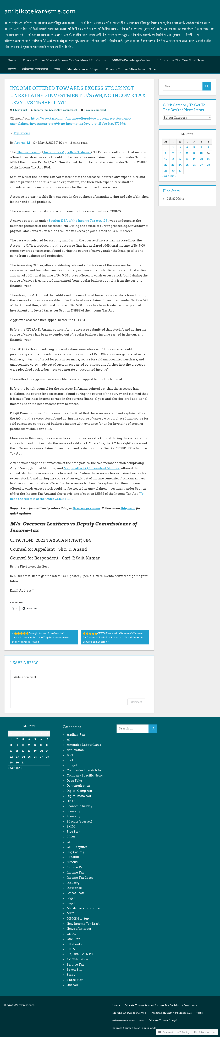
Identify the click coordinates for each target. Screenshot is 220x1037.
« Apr (165, 175)
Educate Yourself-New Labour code (131, 69)
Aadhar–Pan (76, 734)
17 (180, 159)
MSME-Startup (78, 918)
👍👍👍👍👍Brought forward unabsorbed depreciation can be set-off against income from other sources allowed (40, 637)
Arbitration (75, 750)
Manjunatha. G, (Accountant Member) (92, 468)
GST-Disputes (77, 847)
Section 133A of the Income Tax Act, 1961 (79, 220)
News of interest (67, 110)
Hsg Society (75, 852)
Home (12, 60)
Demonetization (78, 785)
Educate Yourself (79, 821)
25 (187, 164)
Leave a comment (95, 110)
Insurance (74, 887)
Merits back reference (83, 908)
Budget (72, 765)
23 (172, 164)
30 (173, 170)
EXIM (71, 826)
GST (70, 842)
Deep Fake (74, 780)
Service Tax (75, 964)
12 (194, 153)
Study (71, 974)
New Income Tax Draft (83, 923)
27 (201, 164)
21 (208, 159)
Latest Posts (76, 893)
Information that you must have (180, 60)
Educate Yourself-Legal (83, 69)
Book (70, 760)
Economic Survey (79, 806)
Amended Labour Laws (84, 744)
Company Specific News (85, 775)
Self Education (77, 959)
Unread (72, 985)
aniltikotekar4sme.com (40, 11)
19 (194, 159)
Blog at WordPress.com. (19, 1005)
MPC (70, 913)
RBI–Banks (74, 944)
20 (201, 159)
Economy (73, 811)
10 (180, 153)
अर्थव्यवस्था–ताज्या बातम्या (35, 69)
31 (180, 170)
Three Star (75, 980)
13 (201, 153)
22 (165, 164)
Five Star (73, 831)
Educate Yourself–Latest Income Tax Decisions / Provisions (64, 60)
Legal (71, 898)
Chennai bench (28, 152)
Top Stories (22, 133)
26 (194, 164)
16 (173, 159)
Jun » (173, 175)
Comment (136, 701)
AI (68, 739)
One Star (73, 939)
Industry (73, 883)
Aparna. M (22, 142)
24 (180, 164)
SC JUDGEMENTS (80, 954)
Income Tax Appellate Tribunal (67, 152)
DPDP (71, 801)
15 (165, 159)
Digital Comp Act (79, 790)
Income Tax (75, 867)
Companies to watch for (84, 770)
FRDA (71, 836)
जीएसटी (12, 69)
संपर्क (57, 69)
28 (208, 164)
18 (187, 159)
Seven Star (75, 969)
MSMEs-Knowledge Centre (131, 60)
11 (187, 153)
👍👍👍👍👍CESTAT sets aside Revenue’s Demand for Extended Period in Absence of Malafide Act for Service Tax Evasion (113, 637)
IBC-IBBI (73, 857)
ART (70, 755)
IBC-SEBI (73, 862)
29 (165, 170)
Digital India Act (79, 796)
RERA (71, 949)
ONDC (71, 934)
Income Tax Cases (45, 110)
